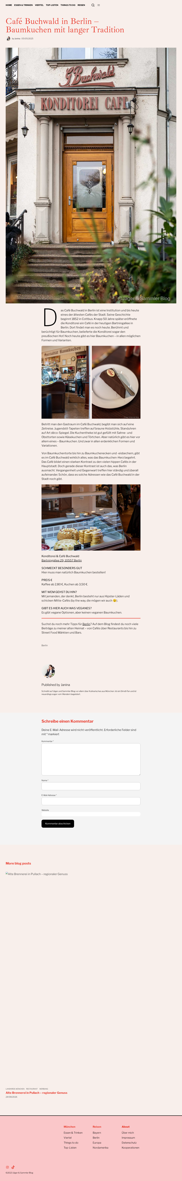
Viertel (68, 1137)
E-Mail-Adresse (49, 795)
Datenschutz (129, 1142)
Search (93, 5)
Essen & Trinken (73, 1132)
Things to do (71, 1142)
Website (45, 810)
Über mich (128, 1132)
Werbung (43, 1089)
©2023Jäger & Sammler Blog (19, 1172)
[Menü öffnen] (98, 5)
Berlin (86, 624)
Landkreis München (15, 1089)
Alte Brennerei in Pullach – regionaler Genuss (36, 1092)
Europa (97, 1142)
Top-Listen (70, 1147)
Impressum (128, 1137)
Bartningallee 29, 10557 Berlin (62, 560)
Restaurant (32, 1089)
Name (45, 780)
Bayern (97, 1132)
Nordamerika (100, 1147)
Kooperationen (130, 1147)
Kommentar (48, 741)
